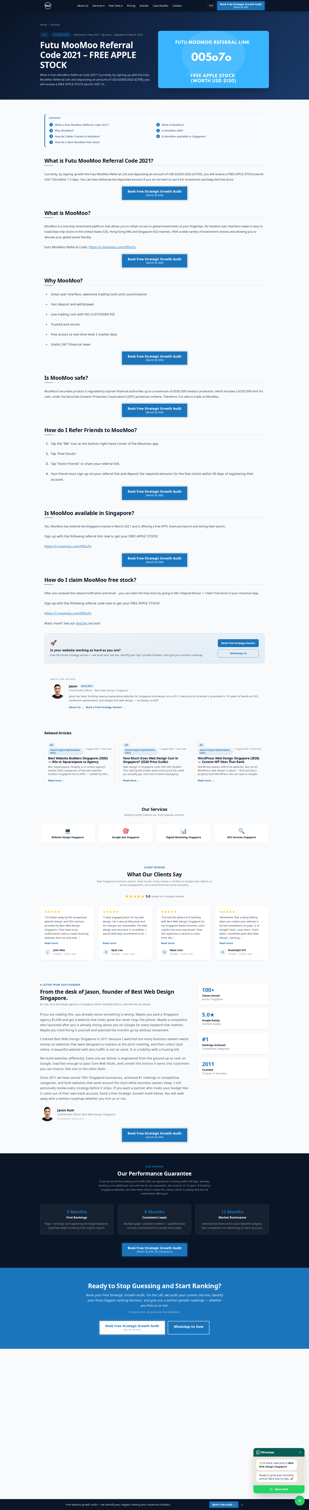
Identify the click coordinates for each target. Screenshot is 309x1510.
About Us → (76, 707)
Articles (144, 5)
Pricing (131, 5)
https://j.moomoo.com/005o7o (112, 247)
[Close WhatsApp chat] (300, 1501)
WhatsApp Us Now (188, 1326)
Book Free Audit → (224, 1504)
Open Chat (281, 1489)
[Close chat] (300, 1452)
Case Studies (160, 5)
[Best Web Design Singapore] (48, 5)
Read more (51, 943)
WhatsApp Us (238, 653)
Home (43, 24)
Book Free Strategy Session (238, 643)
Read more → (56, 780)
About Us (82, 5)
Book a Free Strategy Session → (105, 707)
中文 (211, 5)
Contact (177, 5)
